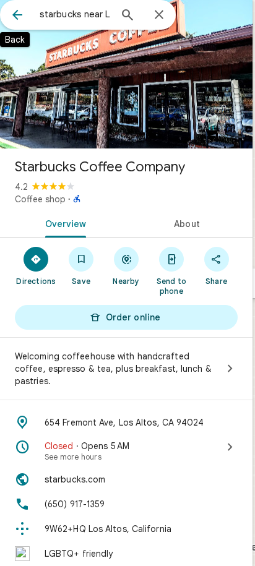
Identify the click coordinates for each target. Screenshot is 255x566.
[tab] (63, 223)
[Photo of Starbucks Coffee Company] (126, 74)
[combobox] (75, 14)
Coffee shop (40, 199)
